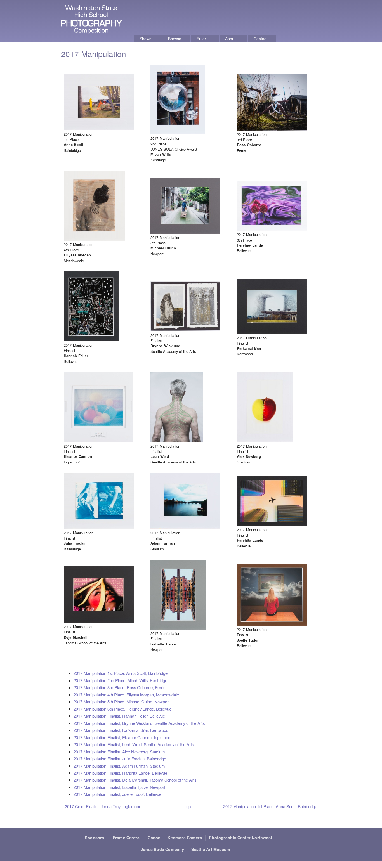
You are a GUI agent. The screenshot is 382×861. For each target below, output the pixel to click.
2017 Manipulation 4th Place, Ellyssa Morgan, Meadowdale (126, 694)
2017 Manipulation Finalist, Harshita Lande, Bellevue (120, 773)
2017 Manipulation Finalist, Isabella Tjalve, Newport (119, 787)
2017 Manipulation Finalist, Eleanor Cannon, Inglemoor (123, 737)
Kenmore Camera (185, 837)
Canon (154, 837)
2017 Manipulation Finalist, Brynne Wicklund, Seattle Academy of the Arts (139, 723)
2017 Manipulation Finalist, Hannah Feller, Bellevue (119, 716)
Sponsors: (95, 837)
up (188, 806)
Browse (174, 38)
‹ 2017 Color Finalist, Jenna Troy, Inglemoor (101, 806)
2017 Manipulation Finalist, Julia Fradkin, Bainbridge (120, 758)
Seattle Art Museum (210, 849)
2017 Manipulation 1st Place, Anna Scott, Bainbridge (121, 673)
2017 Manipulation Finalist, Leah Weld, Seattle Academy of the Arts (134, 744)
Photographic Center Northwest (240, 837)
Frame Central (127, 837)
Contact (260, 38)
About (230, 38)
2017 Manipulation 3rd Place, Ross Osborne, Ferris (119, 687)
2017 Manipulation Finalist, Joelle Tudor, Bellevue (117, 794)
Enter (201, 38)
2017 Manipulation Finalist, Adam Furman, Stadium (119, 766)
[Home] (92, 20)
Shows (145, 38)
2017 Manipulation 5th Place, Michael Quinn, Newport (122, 701)
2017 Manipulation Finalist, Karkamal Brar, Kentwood (121, 730)
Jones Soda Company (162, 849)
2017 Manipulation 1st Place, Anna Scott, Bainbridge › (271, 806)
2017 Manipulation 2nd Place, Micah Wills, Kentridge (120, 680)
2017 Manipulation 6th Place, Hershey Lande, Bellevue (122, 709)
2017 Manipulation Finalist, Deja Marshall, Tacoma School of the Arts (135, 780)
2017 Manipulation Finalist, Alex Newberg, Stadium (119, 751)
